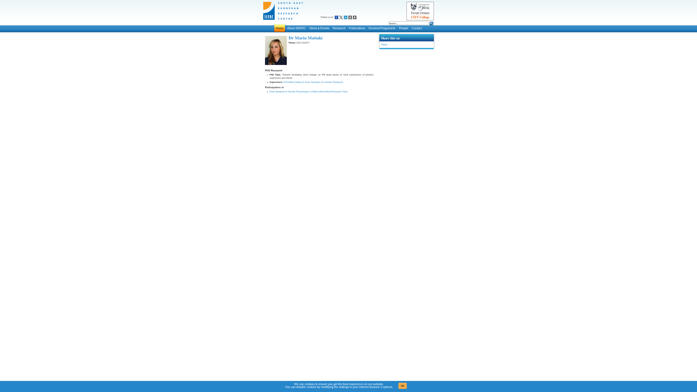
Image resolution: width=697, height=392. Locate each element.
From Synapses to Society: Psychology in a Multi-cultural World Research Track (309, 91)
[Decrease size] (354, 17)
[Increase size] (350, 17)
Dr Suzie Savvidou (311, 82)
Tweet (384, 44)
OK (402, 385)
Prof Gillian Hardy (292, 82)
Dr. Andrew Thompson (332, 82)
